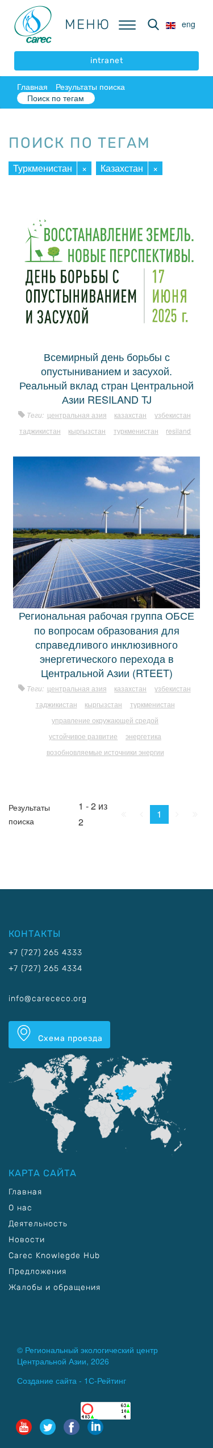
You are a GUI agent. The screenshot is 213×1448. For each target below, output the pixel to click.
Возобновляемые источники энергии (105, 752)
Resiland (178, 430)
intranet (106, 60)
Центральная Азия (77, 414)
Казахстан (122, 168)
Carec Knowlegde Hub (54, 1255)
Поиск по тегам (55, 97)
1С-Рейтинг (105, 1380)
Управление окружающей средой (105, 720)
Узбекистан (172, 414)
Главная (32, 86)
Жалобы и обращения (55, 1287)
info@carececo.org (48, 998)
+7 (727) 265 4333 (45, 952)
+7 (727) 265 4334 (45, 968)
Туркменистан (42, 168)
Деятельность (38, 1224)
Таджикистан (40, 430)
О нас (20, 1208)
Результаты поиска (90, 86)
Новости (27, 1239)
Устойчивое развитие (83, 736)
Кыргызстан (87, 430)
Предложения (37, 1271)
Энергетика (143, 736)
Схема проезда (69, 1038)
